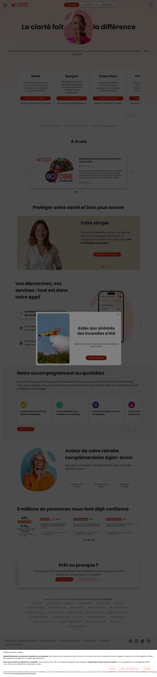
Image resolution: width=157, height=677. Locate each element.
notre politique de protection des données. (22, 673)
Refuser (112, 669)
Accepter (147, 669)
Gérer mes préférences (129, 669)
